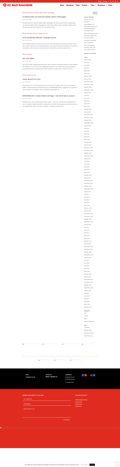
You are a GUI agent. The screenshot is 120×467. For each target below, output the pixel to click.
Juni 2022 (86, 197)
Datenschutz (78, 404)
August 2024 (87, 125)
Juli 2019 (86, 293)
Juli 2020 (86, 260)
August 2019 (87, 290)
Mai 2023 (86, 167)
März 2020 (87, 271)
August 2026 (87, 59)
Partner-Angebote (89, 321)
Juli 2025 (86, 95)
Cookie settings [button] (84, 464)
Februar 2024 (87, 142)
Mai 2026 (86, 68)
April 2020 (87, 268)
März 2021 (87, 238)
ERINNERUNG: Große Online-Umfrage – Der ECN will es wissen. (48, 96)
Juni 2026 (86, 65)
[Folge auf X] (88, 375)
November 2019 (88, 282)
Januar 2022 (87, 211)
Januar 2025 (87, 112)
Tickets (99, 1)
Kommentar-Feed (89, 333)
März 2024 (87, 139)
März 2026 (87, 73)
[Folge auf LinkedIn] (94, 375)
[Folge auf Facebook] (83, 375)
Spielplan (70, 5)
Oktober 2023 (88, 153)
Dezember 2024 (88, 114)
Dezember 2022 (88, 180)
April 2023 (87, 169)
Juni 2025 (86, 98)
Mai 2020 (86, 266)
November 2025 (88, 84)
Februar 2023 (87, 175)
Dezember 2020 (88, 246)
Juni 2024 (86, 131)
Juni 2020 (86, 263)
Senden (66, 420)
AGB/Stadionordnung (81, 400)
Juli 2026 (86, 62)
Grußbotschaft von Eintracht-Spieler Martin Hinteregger (44, 17)
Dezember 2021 (88, 213)
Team (78, 5)
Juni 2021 (86, 230)
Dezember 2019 (88, 279)
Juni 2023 (86, 164)
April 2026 (87, 70)
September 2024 (88, 123)
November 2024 (88, 117)
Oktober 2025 (88, 87)
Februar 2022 (87, 208)
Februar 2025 (87, 109)
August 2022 (87, 191)
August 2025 (87, 92)
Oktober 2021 (88, 219)
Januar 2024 (87, 145)
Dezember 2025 (88, 81)
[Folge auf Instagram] (86, 375)
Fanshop (105, 1)
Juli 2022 (86, 194)
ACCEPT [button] (92, 464)
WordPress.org (88, 336)
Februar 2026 (87, 76)
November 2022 (88, 183)
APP (85, 313)
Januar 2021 (87, 244)
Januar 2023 (87, 178)
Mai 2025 (86, 101)
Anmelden (87, 327)
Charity (86, 316)
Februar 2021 (87, 241)
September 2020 (88, 254)
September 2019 (88, 288)
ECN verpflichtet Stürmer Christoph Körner (39, 38)
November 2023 (88, 150)
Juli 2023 (86, 161)
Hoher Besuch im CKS (31, 79)
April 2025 (87, 103)
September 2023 (88, 156)
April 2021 (87, 235)
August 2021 (87, 224)
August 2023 (87, 158)
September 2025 (88, 90)
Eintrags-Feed (88, 330)
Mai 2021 (86, 233)
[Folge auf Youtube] (91, 375)
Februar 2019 (87, 307)
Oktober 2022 (88, 186)
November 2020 (88, 249)
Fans (92, 5)
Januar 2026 (87, 79)
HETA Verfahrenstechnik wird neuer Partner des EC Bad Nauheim (91, 35)
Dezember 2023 (88, 147)
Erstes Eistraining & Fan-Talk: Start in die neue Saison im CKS (89, 47)
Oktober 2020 (88, 252)
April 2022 (87, 202)
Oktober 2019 (88, 285)
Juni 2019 (86, 296)
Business (101, 5)
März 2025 (87, 106)
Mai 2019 (86, 298)
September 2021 (88, 222)
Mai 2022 (86, 200)
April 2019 (87, 301)
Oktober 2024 (88, 120)
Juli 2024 (86, 128)
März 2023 (87, 172)
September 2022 (88, 189)
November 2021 (88, 216)
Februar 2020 (87, 274)
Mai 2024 (86, 134)
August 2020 (87, 257)
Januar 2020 (87, 276)
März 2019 (87, 304)
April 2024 (87, 136)
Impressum (78, 406)
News (62, 5)
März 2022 (87, 205)
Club (110, 5)
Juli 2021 (86, 227)
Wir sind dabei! (28, 58)
